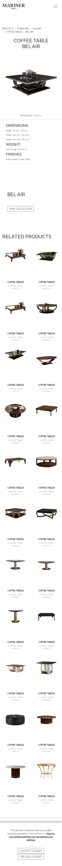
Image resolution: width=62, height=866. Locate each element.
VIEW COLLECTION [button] (20, 208)
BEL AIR (29, 32)
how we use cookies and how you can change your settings (32, 836)
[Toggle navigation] (55, 6)
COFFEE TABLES (14, 32)
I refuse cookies (31, 856)
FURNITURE (23, 28)
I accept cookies (31, 850)
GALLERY (37, 28)
